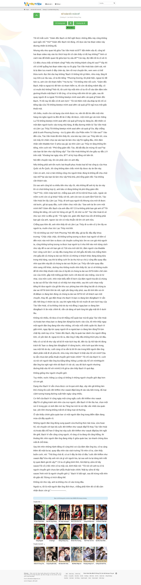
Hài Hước (71, 578)
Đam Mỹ (77, 576)
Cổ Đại (65, 576)
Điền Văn (92, 576)
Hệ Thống (77, 578)
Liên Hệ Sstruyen (105, 573)
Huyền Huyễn (84, 578)
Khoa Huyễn (95, 578)
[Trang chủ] (25, 9)
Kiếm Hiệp (101, 578)
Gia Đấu (66, 578)
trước (61, 23)
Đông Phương (109, 576)
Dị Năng (86, 576)
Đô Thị (96, 576)
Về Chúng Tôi (97, 573)
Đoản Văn (102, 576)
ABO (67, 573)
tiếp (80, 23)
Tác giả (112, 573)
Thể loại (58, 4)
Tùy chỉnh (70, 27)
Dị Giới (81, 576)
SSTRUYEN (33, 4)
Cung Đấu (71, 576)
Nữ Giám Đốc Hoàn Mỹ (70, 14)
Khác (90, 578)
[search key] (106, 3)
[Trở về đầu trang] (116, 573)
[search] (114, 3)
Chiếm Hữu (77, 573)
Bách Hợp (71, 573)
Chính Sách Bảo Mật (88, 573)
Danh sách (49, 4)
